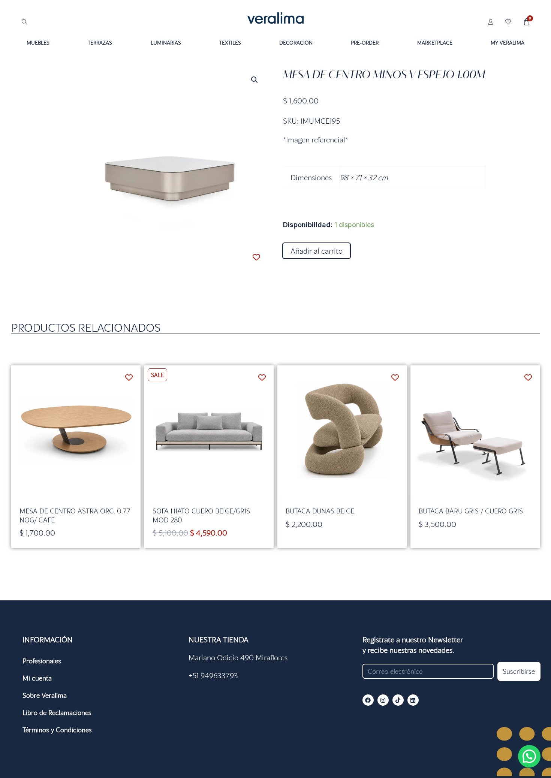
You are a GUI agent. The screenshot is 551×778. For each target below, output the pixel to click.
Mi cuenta (37, 678)
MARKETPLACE (434, 42)
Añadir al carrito (316, 250)
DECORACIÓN (296, 42)
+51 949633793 (213, 675)
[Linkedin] (413, 700)
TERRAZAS (100, 42)
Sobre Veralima (44, 695)
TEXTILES (230, 42)
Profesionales (41, 661)
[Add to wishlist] (256, 256)
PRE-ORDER (365, 42)
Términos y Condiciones (57, 730)
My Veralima (507, 42)
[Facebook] (368, 700)
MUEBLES (38, 42)
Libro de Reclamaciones (56, 712)
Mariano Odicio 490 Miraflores (238, 657)
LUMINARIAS (166, 42)
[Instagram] (383, 700)
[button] (254, 80)
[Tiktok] (398, 700)
